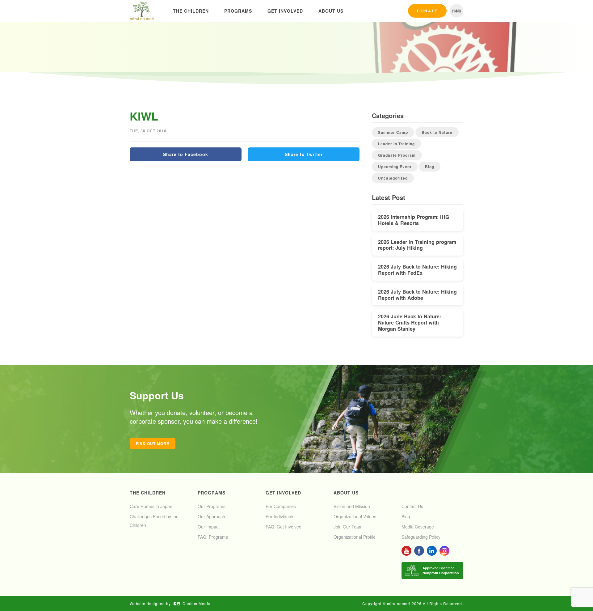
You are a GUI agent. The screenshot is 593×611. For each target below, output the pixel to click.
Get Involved (285, 11)
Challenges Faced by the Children (154, 520)
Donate (427, 11)
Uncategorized (393, 178)
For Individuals (280, 516)
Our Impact (209, 527)
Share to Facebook (185, 154)
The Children (191, 11)
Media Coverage (418, 527)
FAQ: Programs (213, 537)
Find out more (152, 443)
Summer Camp (393, 132)
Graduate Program (397, 155)
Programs (238, 11)
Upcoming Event (394, 166)
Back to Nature (437, 132)
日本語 (456, 11)
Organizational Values (355, 516)
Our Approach (211, 516)
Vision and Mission (352, 506)
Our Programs (211, 506)
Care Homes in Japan (151, 506)
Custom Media (197, 603)
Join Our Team (348, 527)
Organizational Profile (355, 537)
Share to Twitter (304, 154)
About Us (330, 11)
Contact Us (412, 506)
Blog (429, 166)
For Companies (281, 506)
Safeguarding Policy (421, 537)
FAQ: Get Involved (283, 527)
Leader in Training (396, 143)
